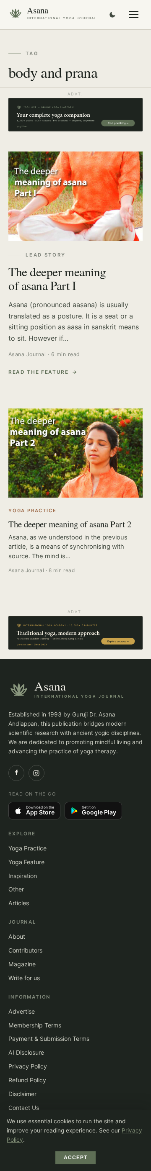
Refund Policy (27, 1080)
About (16, 936)
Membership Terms (34, 1025)
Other (16, 889)
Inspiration (22, 875)
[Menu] (134, 14)
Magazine (22, 964)
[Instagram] (36, 773)
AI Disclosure (26, 1052)
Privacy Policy (27, 1066)
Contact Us (23, 1107)
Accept (76, 1157)
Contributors (25, 950)
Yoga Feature (26, 861)
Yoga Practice (27, 848)
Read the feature (38, 372)
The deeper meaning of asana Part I (57, 278)
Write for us (24, 977)
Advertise (21, 1011)
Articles (18, 902)
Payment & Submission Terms (48, 1038)
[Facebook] (16, 773)
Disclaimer (22, 1093)
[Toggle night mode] (112, 15)
